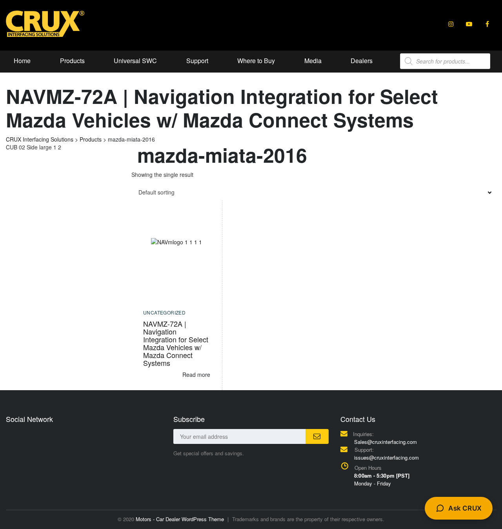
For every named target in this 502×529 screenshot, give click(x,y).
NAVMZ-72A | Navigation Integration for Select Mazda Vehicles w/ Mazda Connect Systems (175, 343)
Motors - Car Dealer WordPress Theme (180, 519)
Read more (196, 374)
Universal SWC (135, 60)
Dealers (362, 60)
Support (197, 60)
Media (313, 60)
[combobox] (313, 192)
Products (72, 60)
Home (22, 60)
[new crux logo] (45, 23)
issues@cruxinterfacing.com (386, 457)
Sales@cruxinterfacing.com (385, 441)
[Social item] (451, 24)
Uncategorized (164, 312)
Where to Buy (256, 60)
